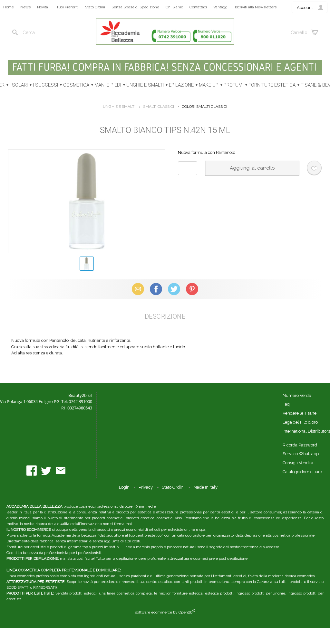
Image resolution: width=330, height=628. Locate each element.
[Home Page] (165, 43)
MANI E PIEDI (107, 85)
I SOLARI (19, 85)
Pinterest (192, 288)
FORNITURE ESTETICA (272, 85)
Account (305, 7)
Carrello (299, 32)
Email (138, 288)
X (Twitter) (174, 288)
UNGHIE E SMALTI (145, 85)
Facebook (156, 288)
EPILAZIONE (181, 85)
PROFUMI (233, 85)
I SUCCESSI (45, 85)
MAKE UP (208, 85)
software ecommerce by (165, 612)
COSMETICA (76, 85)
